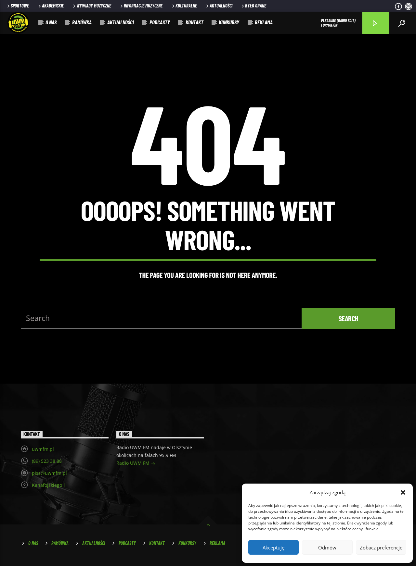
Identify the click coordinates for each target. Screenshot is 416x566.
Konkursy (229, 22)
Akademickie (53, 5)
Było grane (255, 5)
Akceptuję (273, 547)
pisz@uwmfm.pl (49, 473)
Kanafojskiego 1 (49, 485)
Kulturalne (186, 5)
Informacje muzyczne (143, 5)
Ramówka (82, 22)
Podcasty (160, 22)
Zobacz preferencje (381, 547)
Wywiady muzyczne (93, 5)
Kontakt (194, 22)
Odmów (327, 547)
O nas (51, 22)
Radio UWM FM (133, 463)
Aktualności (221, 5)
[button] (403, 492)
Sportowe (20, 5)
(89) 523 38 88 (47, 461)
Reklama (264, 22)
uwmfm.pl (43, 449)
